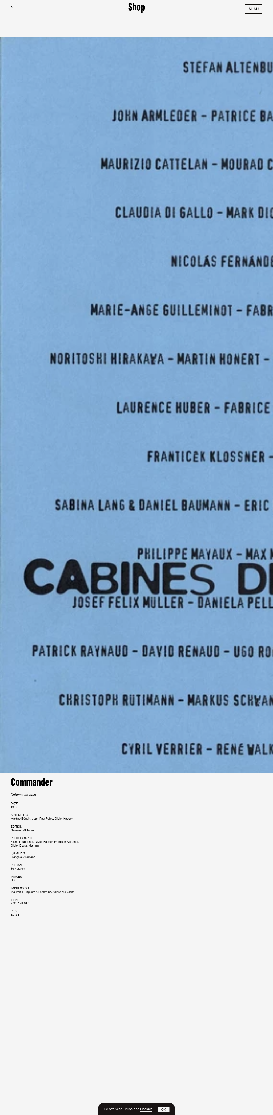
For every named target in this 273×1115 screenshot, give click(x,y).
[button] (164, 1109)
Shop (136, 8)
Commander (32, 783)
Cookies (146, 1109)
